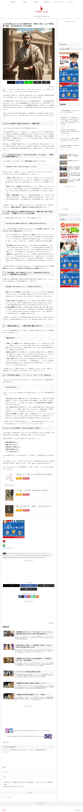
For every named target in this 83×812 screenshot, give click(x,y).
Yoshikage (20, 553)
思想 (43, 555)
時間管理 (16, 557)
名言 (28, 555)
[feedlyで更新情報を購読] (34, 596)
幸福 (35, 555)
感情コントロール (49, 555)
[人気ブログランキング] (4, 545)
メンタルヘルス (7, 555)
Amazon (19, 478)
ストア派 (31, 553)
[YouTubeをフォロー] (28, 596)
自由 (39, 557)
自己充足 (30, 557)
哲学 (31, 555)
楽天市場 (26, 478)
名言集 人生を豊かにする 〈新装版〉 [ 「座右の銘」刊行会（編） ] (34, 506)
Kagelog (15, 553)
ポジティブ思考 (42, 553)
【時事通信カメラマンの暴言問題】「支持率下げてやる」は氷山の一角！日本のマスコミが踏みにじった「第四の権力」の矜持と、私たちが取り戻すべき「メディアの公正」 (69, 121)
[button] (37, 82)
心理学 (39, 555)
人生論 (18, 555)
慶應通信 (5, 557)
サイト (4, 777)
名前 (5, 767)
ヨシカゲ (13, 555)
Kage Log (10, 553)
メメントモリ (49, 553)
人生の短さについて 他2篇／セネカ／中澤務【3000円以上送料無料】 (34, 474)
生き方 (21, 557)
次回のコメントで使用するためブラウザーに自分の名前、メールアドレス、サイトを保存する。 (29, 782)
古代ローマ (23, 555)
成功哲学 (10, 557)
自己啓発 (35, 557)
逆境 (43, 557)
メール (5, 772)
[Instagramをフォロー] (25, 596)
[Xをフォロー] (22, 596)
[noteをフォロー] (31, 596)
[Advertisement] (29, 571)
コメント (6, 752)
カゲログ (25, 553)
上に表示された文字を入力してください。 (14, 786)
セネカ (36, 553)
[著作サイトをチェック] (19, 596)
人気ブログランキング (8, 547)
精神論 (25, 557)
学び (5, 553)
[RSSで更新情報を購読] (37, 596)
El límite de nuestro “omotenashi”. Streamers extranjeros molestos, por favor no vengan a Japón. (70, 131)
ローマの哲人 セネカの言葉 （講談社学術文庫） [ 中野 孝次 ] (32, 490)
